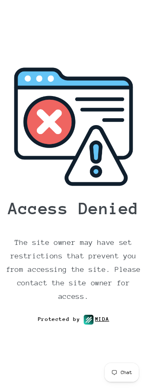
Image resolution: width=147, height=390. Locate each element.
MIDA (102, 319)
